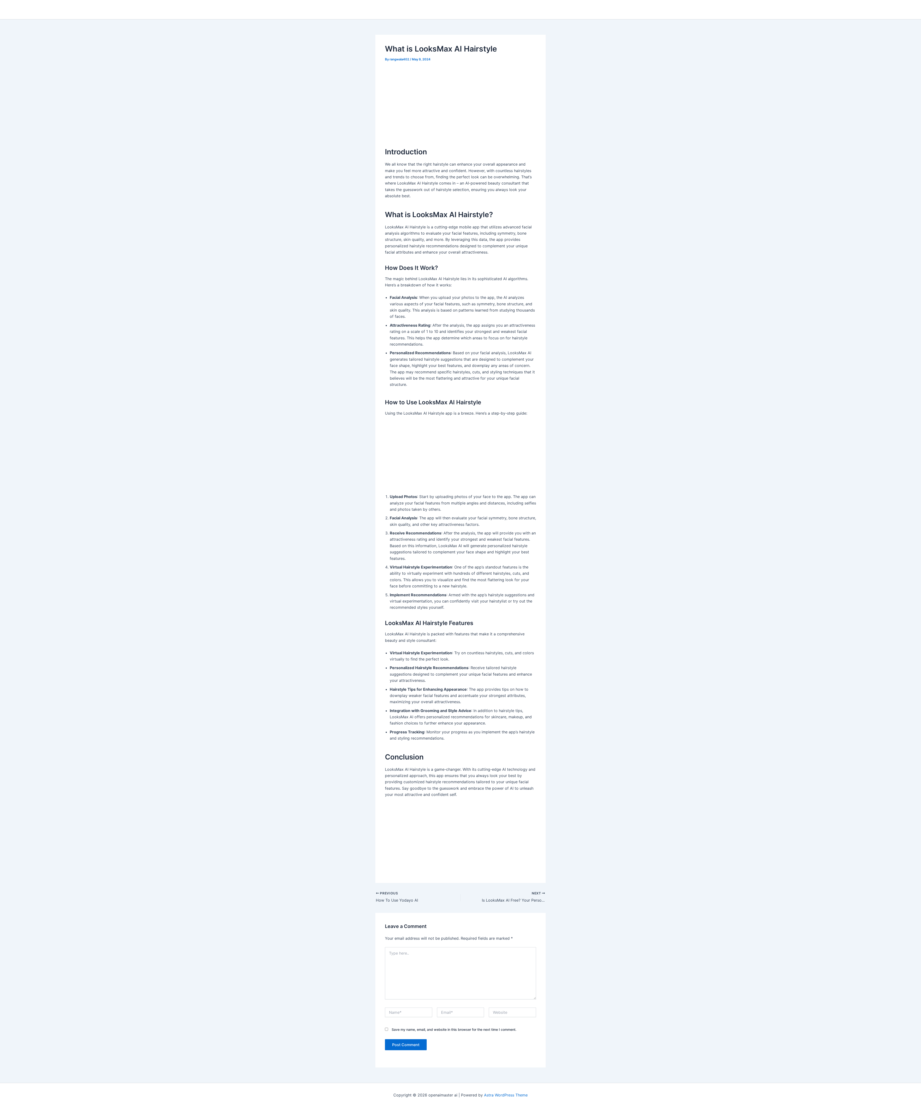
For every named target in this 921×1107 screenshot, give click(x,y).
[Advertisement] (460, 102)
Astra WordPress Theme (506, 1095)
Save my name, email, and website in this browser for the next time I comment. (454, 1029)
